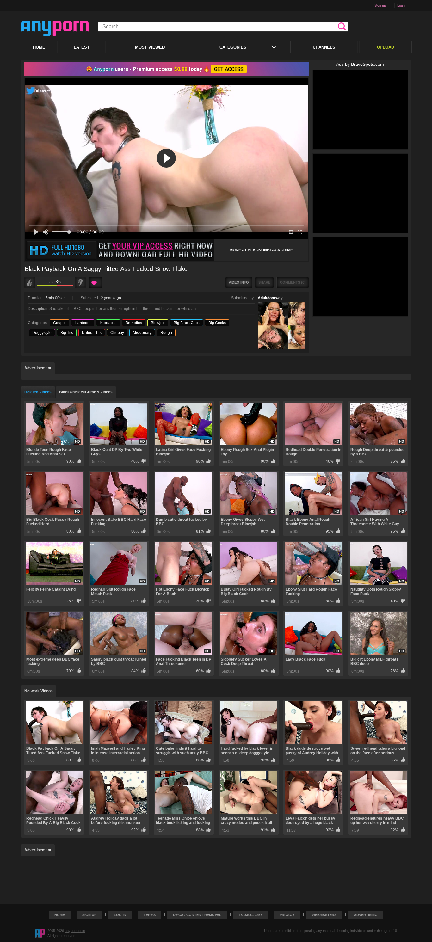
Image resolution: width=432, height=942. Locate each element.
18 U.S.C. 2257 (250, 915)
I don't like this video (80, 282)
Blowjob (158, 323)
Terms (150, 915)
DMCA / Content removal (197, 915)
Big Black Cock (187, 323)
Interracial (108, 323)
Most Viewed (150, 47)
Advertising (366, 915)
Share (264, 282)
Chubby (117, 332)
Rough (166, 332)
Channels (324, 47)
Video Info (239, 282)
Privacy (287, 915)
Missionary (142, 332)
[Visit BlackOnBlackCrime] (119, 250)
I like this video (29, 282)
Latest (81, 47)
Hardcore (83, 323)
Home (39, 47)
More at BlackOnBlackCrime (261, 250)
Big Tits (66, 332)
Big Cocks (217, 323)
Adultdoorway (270, 298)
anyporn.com (75, 931)
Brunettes (134, 323)
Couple (59, 323)
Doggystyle (42, 332)
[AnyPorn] (55, 28)
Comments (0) (292, 282)
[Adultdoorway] (281, 325)
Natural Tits (92, 332)
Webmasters (324, 915)
